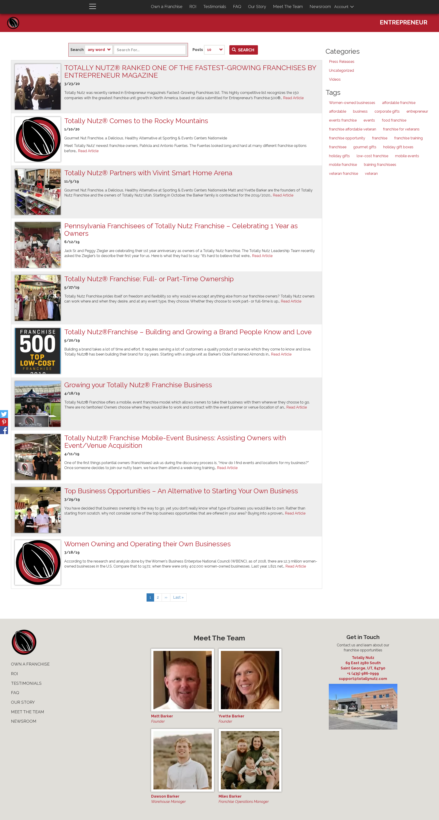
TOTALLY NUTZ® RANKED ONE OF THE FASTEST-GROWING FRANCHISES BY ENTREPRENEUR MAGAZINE (190, 71)
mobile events (407, 156)
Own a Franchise (166, 6)
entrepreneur (417, 111)
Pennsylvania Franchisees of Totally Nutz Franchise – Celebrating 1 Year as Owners (181, 229)
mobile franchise (343, 164)
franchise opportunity (347, 138)
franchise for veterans (401, 129)
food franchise (394, 120)
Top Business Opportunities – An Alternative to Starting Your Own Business (181, 491)
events (369, 120)
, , (363, 665)
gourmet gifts (364, 147)
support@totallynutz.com (363, 679)
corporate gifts (387, 111)
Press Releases (341, 61)
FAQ (237, 6)
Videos (335, 79)
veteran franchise (343, 173)
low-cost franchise (372, 156)
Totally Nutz (363, 657)
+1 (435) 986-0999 (363, 673)
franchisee (337, 147)
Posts (198, 50)
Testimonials (214, 6)
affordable (337, 111)
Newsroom (320, 6)
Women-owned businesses (352, 103)
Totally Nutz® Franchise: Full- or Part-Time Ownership (149, 279)
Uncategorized (341, 70)
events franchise (343, 120)
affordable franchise (398, 103)
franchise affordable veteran (352, 129)
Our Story (257, 6)
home (23, 642)
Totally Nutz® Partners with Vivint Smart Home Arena (148, 173)
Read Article (293, 98)
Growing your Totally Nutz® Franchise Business (138, 385)
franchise (379, 138)
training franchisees (380, 164)
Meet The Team (288, 6)
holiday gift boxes (398, 147)
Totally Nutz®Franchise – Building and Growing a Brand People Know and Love (188, 332)
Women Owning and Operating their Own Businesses (147, 544)
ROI (192, 6)
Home (15, 18)
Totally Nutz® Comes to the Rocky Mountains (136, 121)
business (360, 111)
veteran (371, 173)
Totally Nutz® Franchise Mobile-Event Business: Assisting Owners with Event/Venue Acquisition (175, 441)
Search (77, 50)
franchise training (408, 138)
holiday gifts (339, 156)
